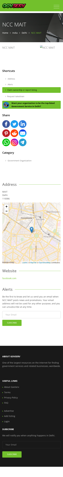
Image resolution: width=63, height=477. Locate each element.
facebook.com (9, 278)
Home (5, 32)
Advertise (9, 410)
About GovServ (11, 387)
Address (11, 78)
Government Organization (19, 160)
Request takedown (15, 96)
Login (7, 421)
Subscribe (12, 322)
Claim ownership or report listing (22, 90)
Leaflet (24, 262)
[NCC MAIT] (31, 230)
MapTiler (33, 262)
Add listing (9, 416)
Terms (7, 392)
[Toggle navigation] (56, 6)
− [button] (6, 211)
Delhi (24, 32)
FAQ (6, 402)
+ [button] (6, 206)
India (15, 32)
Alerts (10, 84)
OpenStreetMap (45, 262)
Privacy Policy (11, 397)
